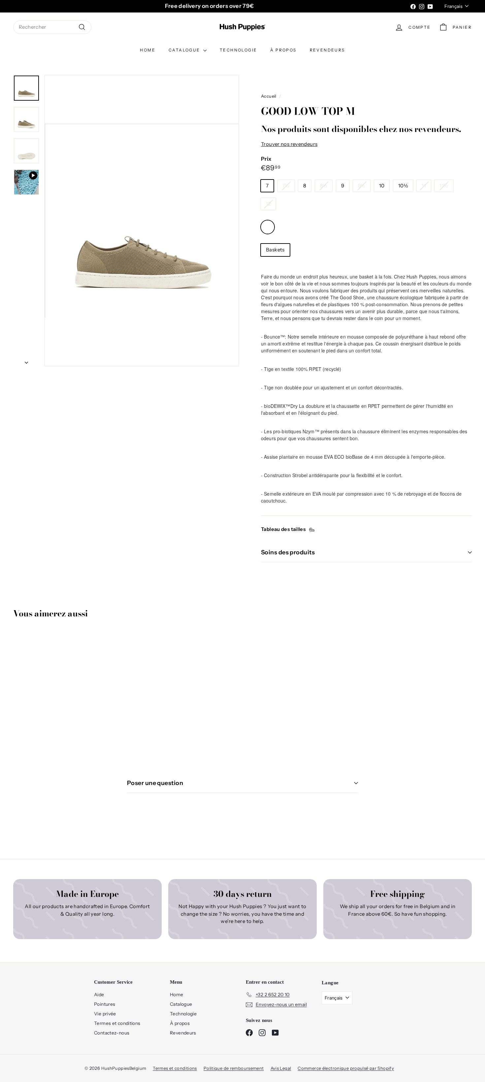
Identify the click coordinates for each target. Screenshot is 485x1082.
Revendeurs (327, 50)
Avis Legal (281, 1068)
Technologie (238, 50)
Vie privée (105, 1014)
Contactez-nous (111, 1033)
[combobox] (52, 27)
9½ (362, 185)
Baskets (275, 249)
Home (147, 50)
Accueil (268, 96)
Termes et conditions (117, 1023)
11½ (443, 185)
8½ (324, 185)
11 (424, 185)
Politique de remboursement (234, 1068)
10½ (403, 185)
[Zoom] (142, 220)
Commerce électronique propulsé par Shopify (346, 1068)
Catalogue (185, 50)
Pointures (104, 1004)
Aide (99, 995)
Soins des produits (288, 552)
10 (382, 185)
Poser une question (155, 783)
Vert (267, 227)
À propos (283, 50)
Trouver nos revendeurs (289, 144)
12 (268, 204)
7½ (286, 185)
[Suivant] (26, 360)
